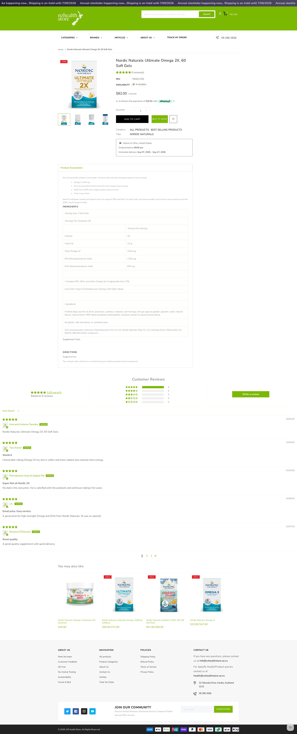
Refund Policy (147, 661)
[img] (9, 419)
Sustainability (64, 677)
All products (105, 656)
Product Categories (108, 661)
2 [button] (147, 556)
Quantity (120, 109)
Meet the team (65, 656)
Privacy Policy (147, 672)
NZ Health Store (73, 729)
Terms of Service (148, 666)
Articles (103, 677)
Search (206, 14)
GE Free (62, 666)
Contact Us (104, 672)
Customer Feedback (67, 661)
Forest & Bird (64, 682)
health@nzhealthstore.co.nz (209, 675)
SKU (118, 79)
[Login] (218, 14)
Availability (123, 84)
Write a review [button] (250, 394)
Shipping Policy (147, 656)
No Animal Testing (67, 672)
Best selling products (166, 129)
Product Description (71, 167)
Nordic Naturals (142, 134)
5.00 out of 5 (54, 392)
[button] (123, 72)
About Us (104, 666)
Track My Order (106, 682)
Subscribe (223, 709)
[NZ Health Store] (192, 729)
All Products (139, 129)
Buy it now (159, 119)
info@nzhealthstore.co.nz (214, 660)
